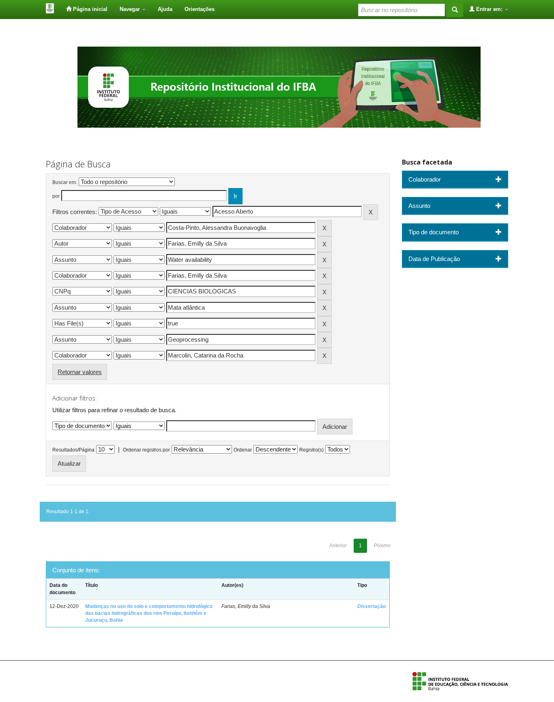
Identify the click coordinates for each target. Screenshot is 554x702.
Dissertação (371, 606)
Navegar (131, 9)
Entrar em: (489, 9)
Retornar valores (80, 371)
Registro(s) (311, 450)
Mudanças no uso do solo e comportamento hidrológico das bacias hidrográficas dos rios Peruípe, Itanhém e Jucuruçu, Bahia (149, 613)
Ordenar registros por (146, 450)
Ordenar (243, 450)
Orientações (200, 9)
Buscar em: (64, 182)
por (56, 196)
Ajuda (165, 9)
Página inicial (89, 9)
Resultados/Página (73, 450)
